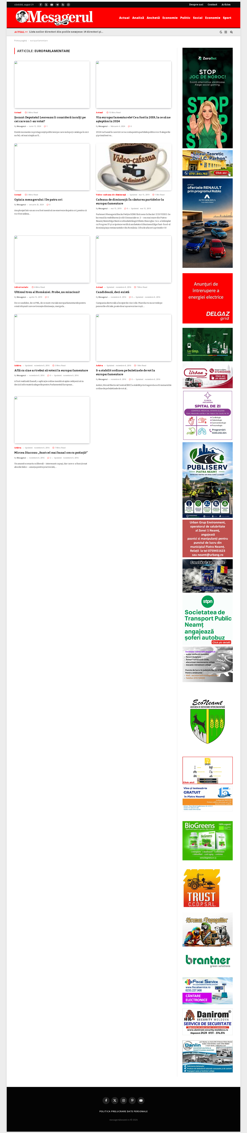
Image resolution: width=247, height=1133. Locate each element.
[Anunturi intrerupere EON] (207, 298)
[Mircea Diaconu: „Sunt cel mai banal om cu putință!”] (52, 420)
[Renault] (207, 267)
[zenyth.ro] (207, 841)
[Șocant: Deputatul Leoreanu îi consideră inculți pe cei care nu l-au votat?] (52, 84)
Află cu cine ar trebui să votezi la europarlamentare (51, 370)
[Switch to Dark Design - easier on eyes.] (221, 32)
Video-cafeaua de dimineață (111, 194)
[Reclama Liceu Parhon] (207, 175)
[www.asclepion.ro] (207, 439)
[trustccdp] (201, 906)
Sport (227, 18)
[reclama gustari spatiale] (207, 591)
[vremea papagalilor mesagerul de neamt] (207, 929)
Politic (185, 18)
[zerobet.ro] (207, 147)
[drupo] (207, 783)
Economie (170, 18)
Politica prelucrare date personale (123, 1111)
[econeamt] (207, 754)
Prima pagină (20, 40)
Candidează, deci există (112, 292)
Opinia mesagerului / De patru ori (38, 199)
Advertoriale (21, 287)
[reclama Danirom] (207, 1034)
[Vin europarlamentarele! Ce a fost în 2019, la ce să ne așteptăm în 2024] (134, 84)
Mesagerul (21, 126)
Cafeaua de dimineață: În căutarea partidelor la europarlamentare (130, 201)
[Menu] (225, 32)
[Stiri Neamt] (54, 18)
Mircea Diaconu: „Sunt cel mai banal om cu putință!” (51, 452)
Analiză (138, 18)
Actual (124, 18)
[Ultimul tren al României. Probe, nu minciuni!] (52, 259)
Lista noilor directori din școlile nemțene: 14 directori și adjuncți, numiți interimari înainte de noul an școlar (67, 31)
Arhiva (17, 365)
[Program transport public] (207, 360)
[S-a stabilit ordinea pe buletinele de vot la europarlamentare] (134, 337)
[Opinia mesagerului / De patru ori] (52, 166)
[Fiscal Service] (207, 990)
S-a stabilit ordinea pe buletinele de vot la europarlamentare (125, 372)
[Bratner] (207, 971)
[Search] (231, 32)
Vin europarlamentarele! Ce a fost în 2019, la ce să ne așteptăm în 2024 (133, 119)
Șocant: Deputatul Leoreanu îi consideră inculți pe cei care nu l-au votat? (50, 119)
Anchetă (153, 18)
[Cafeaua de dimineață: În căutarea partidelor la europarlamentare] (134, 166)
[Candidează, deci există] (134, 259)
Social (197, 18)
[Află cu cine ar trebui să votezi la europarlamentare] (52, 337)
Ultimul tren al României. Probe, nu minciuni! (47, 292)
